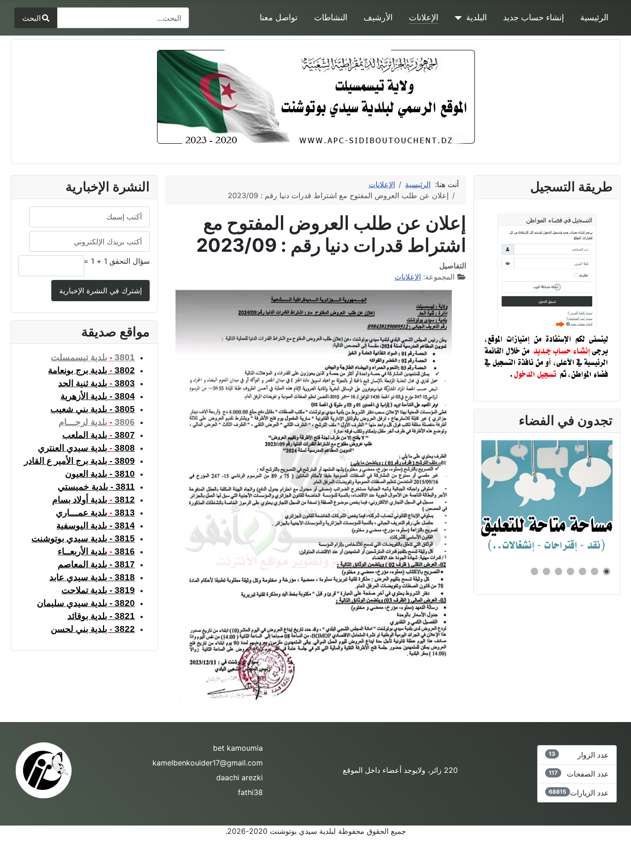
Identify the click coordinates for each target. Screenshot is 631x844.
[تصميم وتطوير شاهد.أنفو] (43, 769)
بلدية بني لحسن (93, 629)
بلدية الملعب (98, 435)
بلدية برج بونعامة (91, 370)
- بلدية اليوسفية (95, 525)
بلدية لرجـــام (97, 422)
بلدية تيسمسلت (93, 357)
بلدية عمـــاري (95, 512)
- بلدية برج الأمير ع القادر (79, 461)
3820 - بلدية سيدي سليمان (86, 603)
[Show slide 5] (558, 571)
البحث (31, 18)
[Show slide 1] (606, 571)
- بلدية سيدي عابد (92, 577)
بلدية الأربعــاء (96, 551)
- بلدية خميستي (96, 487)
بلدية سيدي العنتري (73, 448)
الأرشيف (378, 17)
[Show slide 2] (594, 571)
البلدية (476, 17)
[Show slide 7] (534, 571)
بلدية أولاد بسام (93, 499)
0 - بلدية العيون (100, 474)
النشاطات (330, 17)
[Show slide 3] (582, 571)
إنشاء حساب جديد (533, 17)
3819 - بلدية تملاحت (98, 590)
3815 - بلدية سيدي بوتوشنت (83, 538)
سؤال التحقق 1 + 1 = (117, 261)
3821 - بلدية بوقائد (101, 616)
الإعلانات (423, 17)
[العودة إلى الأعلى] (16, 827)
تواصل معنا (278, 17)
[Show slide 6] (546, 571)
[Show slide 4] (570, 571)
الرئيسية (594, 17)
